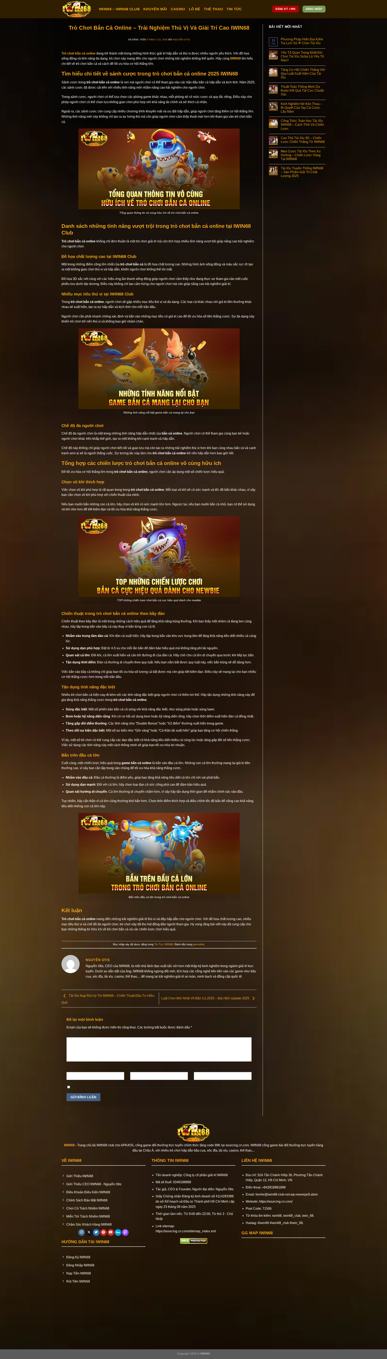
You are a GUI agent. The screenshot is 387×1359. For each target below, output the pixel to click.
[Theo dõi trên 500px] (118, 1232)
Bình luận (74, 1033)
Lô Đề (194, 9)
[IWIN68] (77, 9)
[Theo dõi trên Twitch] (125, 1232)
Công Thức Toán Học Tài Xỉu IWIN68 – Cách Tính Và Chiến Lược (302, 124)
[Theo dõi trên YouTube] (110, 1232)
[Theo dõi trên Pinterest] (103, 1232)
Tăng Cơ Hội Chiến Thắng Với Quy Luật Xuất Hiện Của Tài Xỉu (303, 73)
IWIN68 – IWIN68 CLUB (119, 9)
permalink (198, 944)
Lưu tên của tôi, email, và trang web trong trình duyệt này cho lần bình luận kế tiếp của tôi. (135, 1087)
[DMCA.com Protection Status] (193, 1240)
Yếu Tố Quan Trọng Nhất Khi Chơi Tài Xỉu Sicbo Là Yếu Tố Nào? (302, 56)
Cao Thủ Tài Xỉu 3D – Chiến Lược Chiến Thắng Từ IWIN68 (303, 139)
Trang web (201, 1068)
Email (134, 1068)
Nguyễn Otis (181, 39)
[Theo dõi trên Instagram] (81, 1232)
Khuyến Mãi (155, 9)
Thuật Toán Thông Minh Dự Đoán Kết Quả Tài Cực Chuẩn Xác (302, 90)
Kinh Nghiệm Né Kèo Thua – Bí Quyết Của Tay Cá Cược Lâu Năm (301, 107)
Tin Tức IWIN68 (163, 944)
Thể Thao (213, 9)
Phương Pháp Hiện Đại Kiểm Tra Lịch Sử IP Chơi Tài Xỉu (302, 41)
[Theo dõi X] (89, 1232)
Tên (70, 1068)
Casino (178, 9)
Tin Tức (234, 9)
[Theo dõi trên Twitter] (96, 1232)
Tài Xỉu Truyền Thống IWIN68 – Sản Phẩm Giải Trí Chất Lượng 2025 (302, 172)
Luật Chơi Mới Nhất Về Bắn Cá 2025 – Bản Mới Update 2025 (205, 998)
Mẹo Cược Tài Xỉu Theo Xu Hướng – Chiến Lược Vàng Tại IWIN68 (300, 155)
